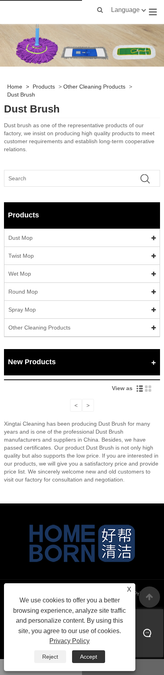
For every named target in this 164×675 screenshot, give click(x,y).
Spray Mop (22, 309)
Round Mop (23, 291)
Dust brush (17, 125)
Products (44, 86)
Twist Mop (21, 256)
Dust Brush (21, 94)
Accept (88, 656)
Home (14, 86)
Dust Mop (20, 238)
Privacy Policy (69, 641)
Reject (50, 656)
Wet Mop (19, 273)
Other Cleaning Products (94, 86)
